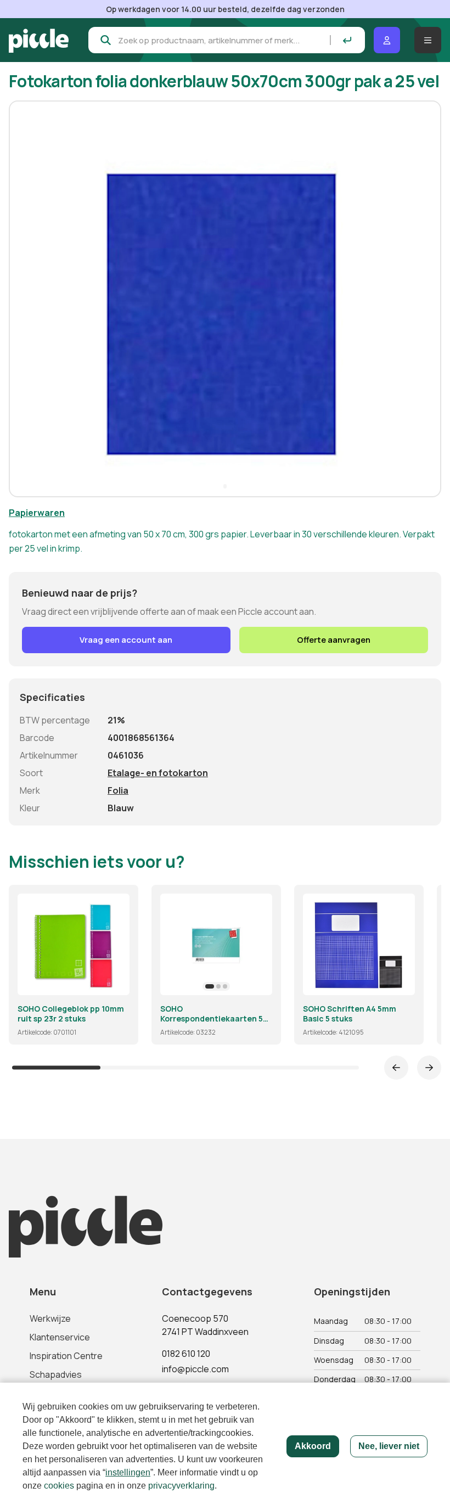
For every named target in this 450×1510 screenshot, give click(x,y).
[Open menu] (427, 40)
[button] (22, 298)
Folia (118, 790)
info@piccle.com (195, 1369)
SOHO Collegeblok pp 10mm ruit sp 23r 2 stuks (71, 1013)
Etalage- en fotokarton (158, 773)
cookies (59, 1485)
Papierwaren (37, 513)
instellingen (127, 1472)
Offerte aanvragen (333, 639)
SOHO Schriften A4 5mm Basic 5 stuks (349, 1013)
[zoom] (116, 982)
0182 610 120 (186, 1354)
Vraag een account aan (126, 639)
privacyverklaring (181, 1485)
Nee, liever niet (388, 1446)
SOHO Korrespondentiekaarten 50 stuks (214, 1013)
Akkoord (313, 1446)
